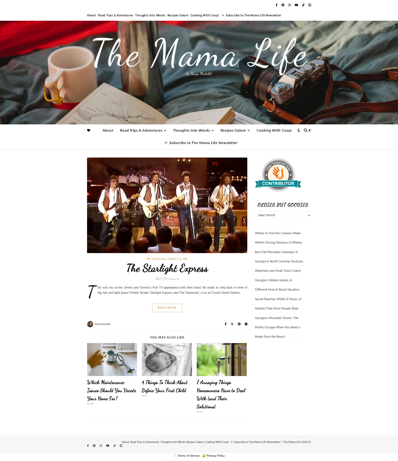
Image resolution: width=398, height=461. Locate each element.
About (91, 15)
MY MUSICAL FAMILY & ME (167, 259)
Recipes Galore (177, 15)
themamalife (103, 324)
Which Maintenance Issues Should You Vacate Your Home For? (111, 390)
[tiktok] (303, 5)
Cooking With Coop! (205, 15)
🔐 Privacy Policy (213, 455)
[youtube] (297, 5)
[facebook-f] (277, 5)
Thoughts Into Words (150, 15)
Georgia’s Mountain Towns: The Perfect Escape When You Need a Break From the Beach (277, 327)
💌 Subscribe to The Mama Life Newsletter (251, 15)
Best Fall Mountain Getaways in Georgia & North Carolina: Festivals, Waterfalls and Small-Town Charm (279, 261)
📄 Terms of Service (186, 455)
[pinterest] (283, 5)
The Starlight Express (167, 268)
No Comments (171, 278)
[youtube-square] (309, 5)
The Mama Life (199, 52)
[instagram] (290, 5)
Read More (167, 308)
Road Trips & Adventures (115, 15)
